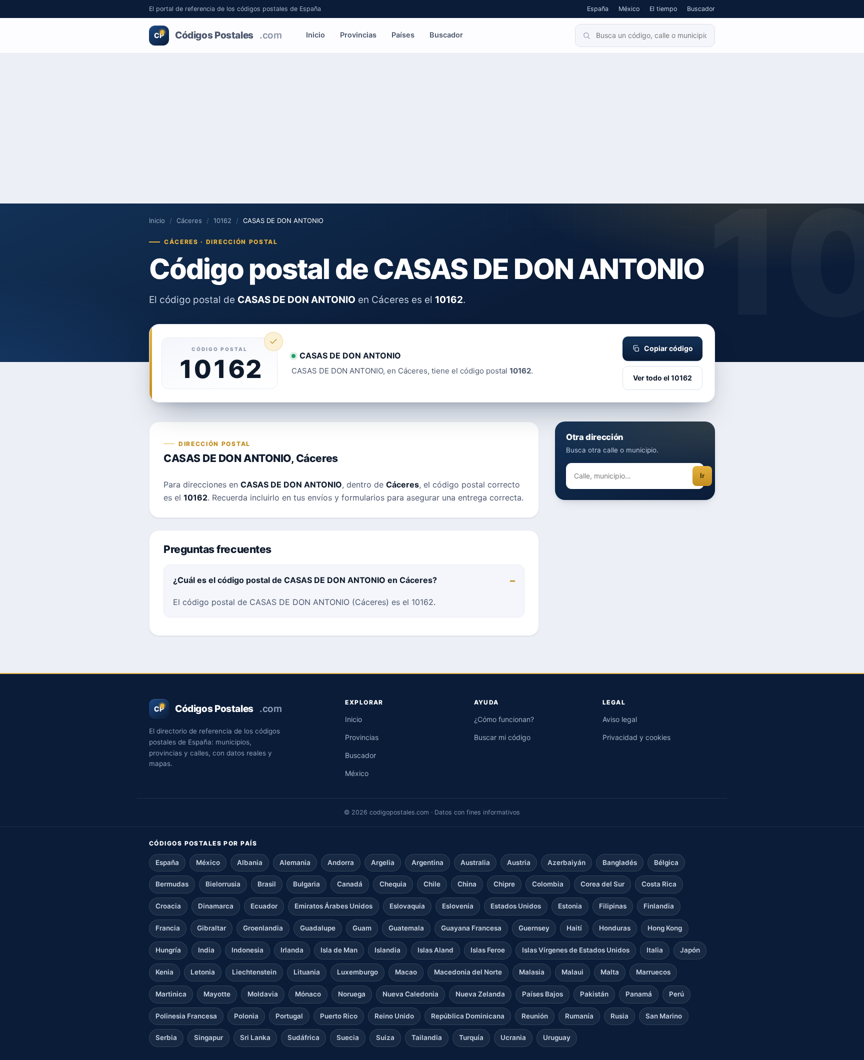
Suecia (347, 1038)
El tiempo (663, 8)
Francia (168, 928)
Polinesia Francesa (186, 1016)
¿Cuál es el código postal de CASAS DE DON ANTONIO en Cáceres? (305, 580)
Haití (574, 928)
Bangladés (619, 862)
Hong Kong (665, 928)
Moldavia (263, 994)
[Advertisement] (432, 128)
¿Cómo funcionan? (504, 719)
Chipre (504, 884)
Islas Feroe (487, 950)
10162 (223, 220)
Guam (362, 928)
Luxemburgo (357, 972)
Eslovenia (458, 906)
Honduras (614, 928)
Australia (475, 862)
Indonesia (248, 950)
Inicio (315, 35)
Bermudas (172, 884)
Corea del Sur (602, 884)
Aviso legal (619, 719)
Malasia (531, 972)
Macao (406, 972)
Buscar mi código (502, 737)
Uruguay (556, 1038)
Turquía (471, 1038)
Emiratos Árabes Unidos (333, 906)
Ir (702, 476)
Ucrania (513, 1038)
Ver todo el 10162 (662, 378)
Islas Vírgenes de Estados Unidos (576, 950)
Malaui (573, 972)
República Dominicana (467, 1016)
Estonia (570, 906)
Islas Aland (436, 950)
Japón (690, 950)
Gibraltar (211, 928)
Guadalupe (318, 928)
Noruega (352, 994)
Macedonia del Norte (468, 972)
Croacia (168, 906)
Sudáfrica (304, 1038)
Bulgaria (306, 884)
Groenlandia (263, 928)
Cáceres (189, 220)
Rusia (619, 1016)
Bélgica (666, 862)
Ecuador (264, 906)
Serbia (166, 1038)
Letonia (202, 972)
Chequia (393, 884)
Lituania (307, 972)
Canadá (349, 884)
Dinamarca (216, 906)
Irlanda (292, 950)
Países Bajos (542, 994)
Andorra (341, 862)
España (597, 8)
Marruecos (653, 972)
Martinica (171, 994)
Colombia (548, 884)
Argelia (382, 862)
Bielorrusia (223, 884)
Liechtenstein (254, 972)
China (467, 884)
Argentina (428, 862)
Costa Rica (659, 884)
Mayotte (217, 994)
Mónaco (308, 994)
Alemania (295, 862)
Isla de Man (339, 950)
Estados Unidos (515, 906)
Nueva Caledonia (410, 994)
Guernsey (534, 928)
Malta (609, 972)
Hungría (168, 950)
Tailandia (427, 1038)
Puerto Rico (339, 1016)
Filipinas (612, 906)
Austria (518, 862)
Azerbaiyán (567, 862)
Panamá (639, 994)
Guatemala (406, 928)
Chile (432, 884)
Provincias (358, 35)
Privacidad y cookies (636, 737)
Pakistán (594, 994)
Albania (249, 862)
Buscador (701, 8)
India (206, 950)
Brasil (267, 884)
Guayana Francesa (471, 928)
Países (403, 35)
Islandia (387, 950)
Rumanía (579, 1016)
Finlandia (659, 906)
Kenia (165, 972)
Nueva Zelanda (480, 994)
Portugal (289, 1016)
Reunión (535, 1016)
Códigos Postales (218, 35)
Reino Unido (394, 1016)
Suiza (385, 1038)
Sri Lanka (255, 1038)
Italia (654, 950)
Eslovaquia (407, 906)
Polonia (246, 1016)
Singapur (208, 1038)
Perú (676, 994)
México (629, 8)
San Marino (664, 1016)
